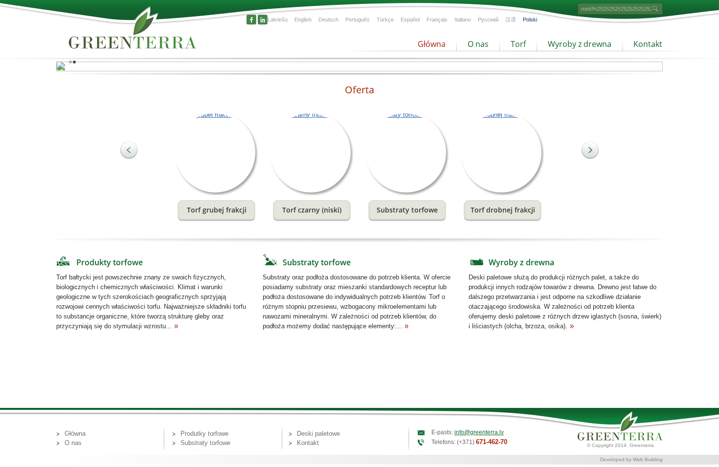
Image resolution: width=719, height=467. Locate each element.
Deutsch (328, 19)
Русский (488, 19)
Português (357, 19)
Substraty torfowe (317, 262)
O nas (478, 44)
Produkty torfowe (109, 262)
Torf (518, 44)
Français (437, 19)
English (303, 19)
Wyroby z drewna (579, 44)
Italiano (462, 19)
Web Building (648, 459)
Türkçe (385, 19)
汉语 (510, 19)
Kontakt (647, 44)
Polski (530, 19)
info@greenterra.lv (479, 432)
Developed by (616, 459)
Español (410, 19)
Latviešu (278, 19)
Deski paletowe (318, 433)
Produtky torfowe (204, 433)
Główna (432, 44)
